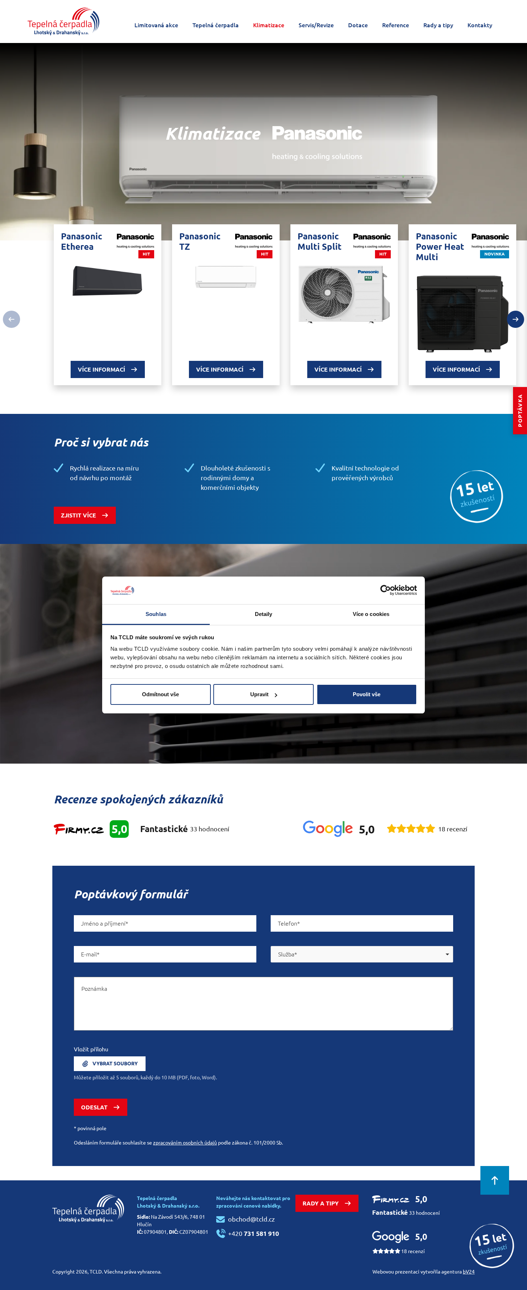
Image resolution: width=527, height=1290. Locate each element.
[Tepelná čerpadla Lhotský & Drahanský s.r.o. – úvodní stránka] (63, 21)
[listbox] (362, 954)
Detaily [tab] (263, 614)
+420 (253, 1233)
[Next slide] (515, 319)
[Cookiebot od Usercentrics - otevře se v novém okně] (385, 590)
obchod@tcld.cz (251, 1219)
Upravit (259, 694)
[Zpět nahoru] (494, 1180)
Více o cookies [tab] (371, 614)
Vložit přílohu (91, 1049)
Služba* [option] (287, 954)
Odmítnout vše (160, 694)
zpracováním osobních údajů (185, 1143)
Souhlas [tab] (156, 614)
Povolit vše (366, 694)
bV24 (469, 1272)
